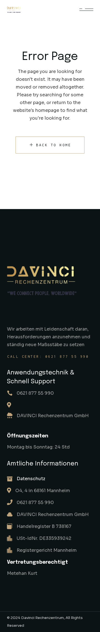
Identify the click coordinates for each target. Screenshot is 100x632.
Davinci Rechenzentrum (42, 617)
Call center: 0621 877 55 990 (48, 356)
